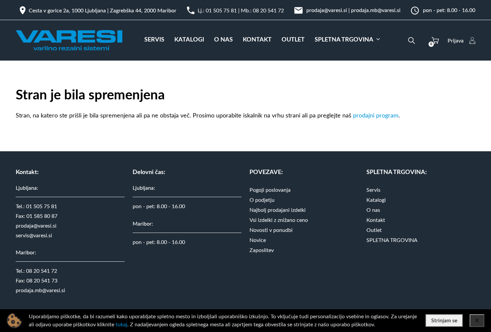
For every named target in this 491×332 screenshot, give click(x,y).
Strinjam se (444, 320)
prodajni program (375, 116)
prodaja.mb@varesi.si (375, 10)
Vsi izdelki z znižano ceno (279, 220)
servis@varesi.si (34, 235)
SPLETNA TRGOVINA (392, 240)
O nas (373, 210)
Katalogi (376, 200)
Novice (258, 240)
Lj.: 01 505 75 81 (217, 10)
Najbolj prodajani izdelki (278, 210)
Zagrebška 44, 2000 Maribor (143, 10)
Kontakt (375, 220)
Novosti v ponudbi (271, 230)
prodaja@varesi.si (326, 10)
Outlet (374, 230)
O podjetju (262, 200)
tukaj (121, 324)
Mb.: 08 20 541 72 (262, 10)
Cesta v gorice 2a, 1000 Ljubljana (67, 10)
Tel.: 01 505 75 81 (36, 206)
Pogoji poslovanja (270, 190)
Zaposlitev (262, 250)
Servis (373, 190)
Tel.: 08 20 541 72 (36, 271)
